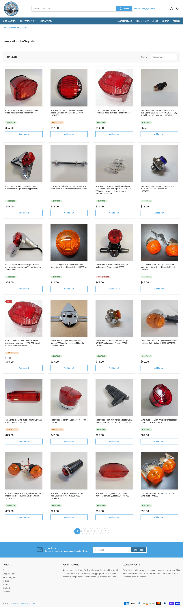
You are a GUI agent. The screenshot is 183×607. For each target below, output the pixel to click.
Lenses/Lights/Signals (18, 28)
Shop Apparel (46, 21)
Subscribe (138, 550)
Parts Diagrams (124, 21)
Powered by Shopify (27, 603)
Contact (165, 21)
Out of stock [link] (114, 289)
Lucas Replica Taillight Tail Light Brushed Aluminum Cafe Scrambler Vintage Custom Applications (23, 267)
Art (147, 21)
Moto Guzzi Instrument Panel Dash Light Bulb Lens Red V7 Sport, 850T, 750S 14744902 (67, 495)
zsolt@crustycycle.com (144, 9)
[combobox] (82, 9)
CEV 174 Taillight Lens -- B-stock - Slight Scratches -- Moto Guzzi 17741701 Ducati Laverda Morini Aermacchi (22, 343)
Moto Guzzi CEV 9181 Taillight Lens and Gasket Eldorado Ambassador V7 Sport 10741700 (67, 112)
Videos (139, 21)
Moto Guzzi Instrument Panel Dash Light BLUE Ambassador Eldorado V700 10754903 (157, 188)
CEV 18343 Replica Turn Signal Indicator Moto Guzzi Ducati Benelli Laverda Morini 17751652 (158, 267)
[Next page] (106, 531)
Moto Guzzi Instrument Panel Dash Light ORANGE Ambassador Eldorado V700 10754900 (112, 343)
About (155, 21)
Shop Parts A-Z (27, 21)
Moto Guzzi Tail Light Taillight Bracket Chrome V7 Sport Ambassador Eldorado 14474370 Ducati (67, 343)
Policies (176, 21)
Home (5, 28)
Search (126, 9)
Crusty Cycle (13, 603)
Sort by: (144, 57)
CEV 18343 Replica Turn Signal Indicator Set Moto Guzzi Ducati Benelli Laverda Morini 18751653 (23, 495)
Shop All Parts (9, 21)
